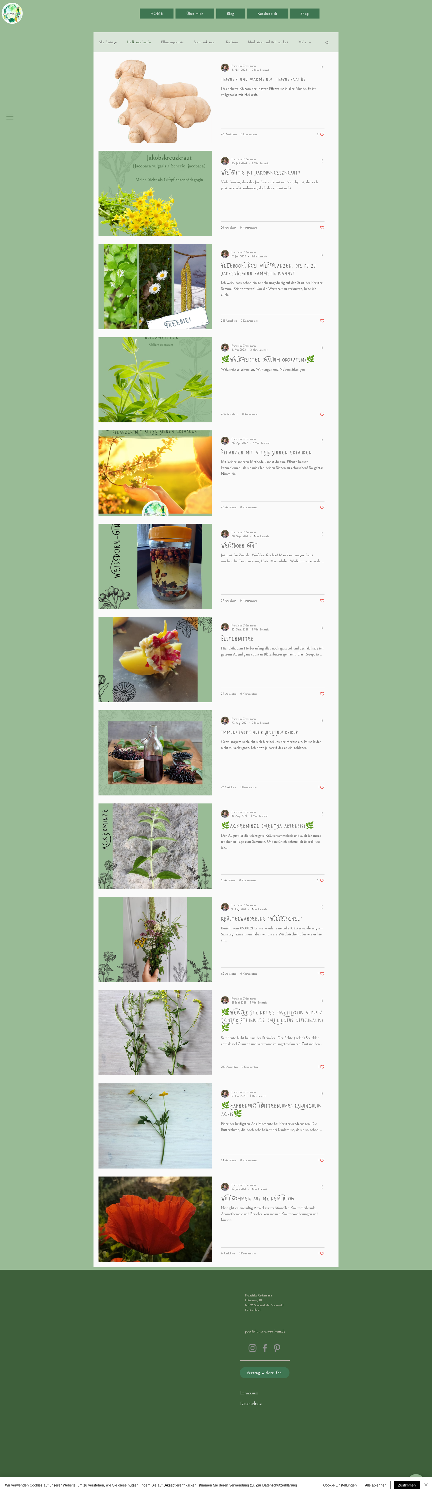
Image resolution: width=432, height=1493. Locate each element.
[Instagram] (252, 1348)
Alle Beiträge (107, 42)
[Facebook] (265, 1348)
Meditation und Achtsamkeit (268, 42)
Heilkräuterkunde (139, 42)
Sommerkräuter (205, 42)
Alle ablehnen (375, 1484)
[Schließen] (426, 1485)
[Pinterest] (277, 1348)
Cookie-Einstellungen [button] (340, 1484)
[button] (10, 116)
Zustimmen (407, 1484)
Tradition (232, 42)
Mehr (302, 42)
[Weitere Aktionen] (324, 68)
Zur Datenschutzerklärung (276, 1484)
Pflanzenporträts (172, 42)
